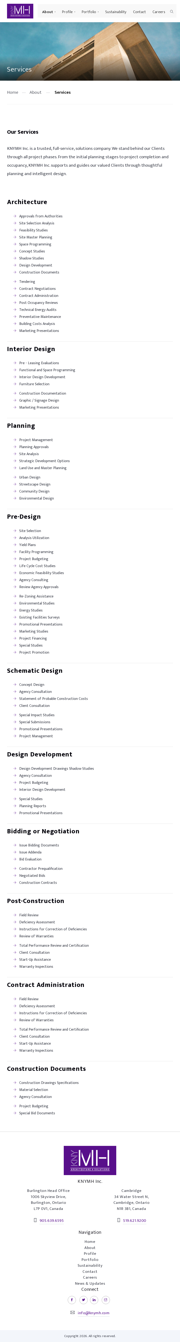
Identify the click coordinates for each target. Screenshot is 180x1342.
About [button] (47, 12)
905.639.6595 (52, 1220)
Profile (90, 1253)
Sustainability (115, 12)
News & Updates (90, 1283)
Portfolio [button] (89, 12)
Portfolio (90, 1259)
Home (12, 92)
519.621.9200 (134, 1220)
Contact (139, 12)
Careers (159, 12)
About (35, 92)
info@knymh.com (93, 1313)
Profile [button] (67, 12)
